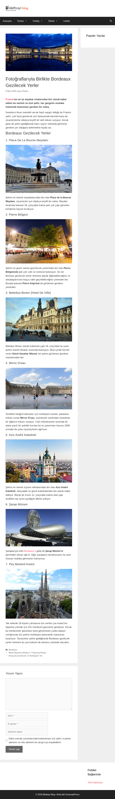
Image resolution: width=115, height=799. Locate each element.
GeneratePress (72, 794)
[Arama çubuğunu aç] (111, 21)
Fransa (9, 99)
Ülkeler (51, 21)
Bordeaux (13, 650)
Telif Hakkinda (95, 782)
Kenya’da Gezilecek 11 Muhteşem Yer (25, 656)
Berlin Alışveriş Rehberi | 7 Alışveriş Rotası (27, 653)
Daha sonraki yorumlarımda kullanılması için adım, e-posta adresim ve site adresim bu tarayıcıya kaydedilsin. (40, 740)
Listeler (66, 21)
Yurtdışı (36, 21)
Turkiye (20, 21)
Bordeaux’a (30, 551)
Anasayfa (7, 21)
